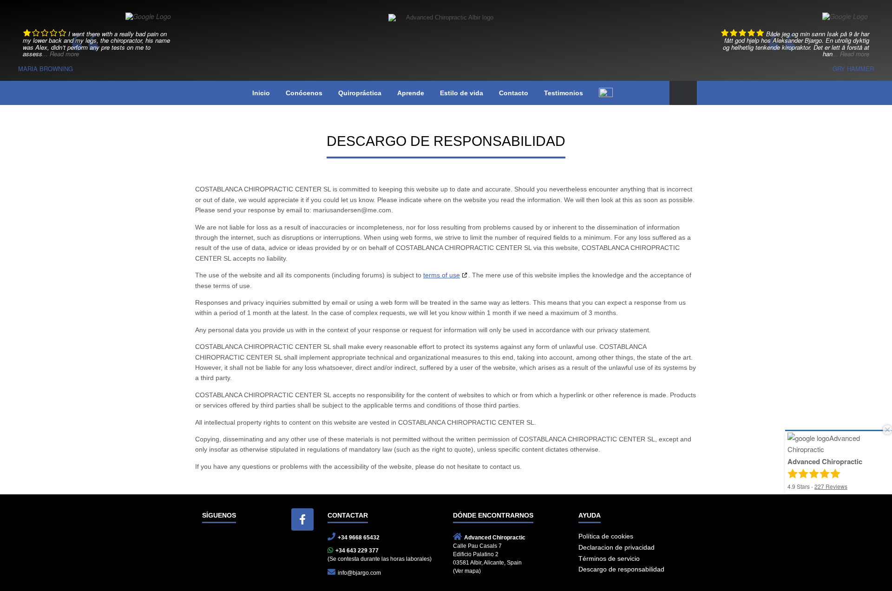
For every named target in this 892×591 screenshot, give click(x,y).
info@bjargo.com (359, 573)
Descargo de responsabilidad (621, 569)
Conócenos (304, 93)
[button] (683, 93)
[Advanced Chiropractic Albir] (446, 33)
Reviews (830, 486)
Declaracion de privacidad (616, 547)
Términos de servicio (609, 558)
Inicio (261, 93)
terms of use (441, 275)
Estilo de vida (461, 93)
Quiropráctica (359, 93)
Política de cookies (605, 536)
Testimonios (563, 93)
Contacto (513, 93)
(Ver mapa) (467, 571)
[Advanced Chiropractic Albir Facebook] (302, 519)
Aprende (410, 93)
